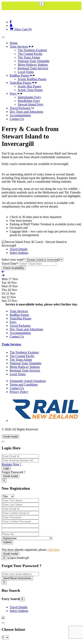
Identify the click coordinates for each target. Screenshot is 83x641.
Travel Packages (20, 108)
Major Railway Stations (33, 64)
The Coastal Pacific (30, 53)
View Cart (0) (22, 29)
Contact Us (17, 119)
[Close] (3, 441)
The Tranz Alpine (29, 57)
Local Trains (26, 72)
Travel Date (10, 263)
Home (14, 43)
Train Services (19, 46)
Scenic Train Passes (30, 90)
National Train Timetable (33, 61)
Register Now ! (11, 464)
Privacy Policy (19, 391)
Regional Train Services (33, 68)
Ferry (13, 93)
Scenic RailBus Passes (32, 79)
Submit (7, 542)
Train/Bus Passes (21, 82)
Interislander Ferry (29, 97)
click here (53, 549)
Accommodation (20, 115)
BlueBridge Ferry (29, 100)
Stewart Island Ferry (31, 104)
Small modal (10, 436)
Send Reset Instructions (17, 578)
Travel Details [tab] (18, 249)
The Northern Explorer (32, 50)
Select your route (13, 259)
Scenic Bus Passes (29, 86)
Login (6, 468)
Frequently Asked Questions (28, 381)
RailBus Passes (20, 75)
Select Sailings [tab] (19, 252)
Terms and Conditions (24, 384)
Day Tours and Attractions (26, 111)
